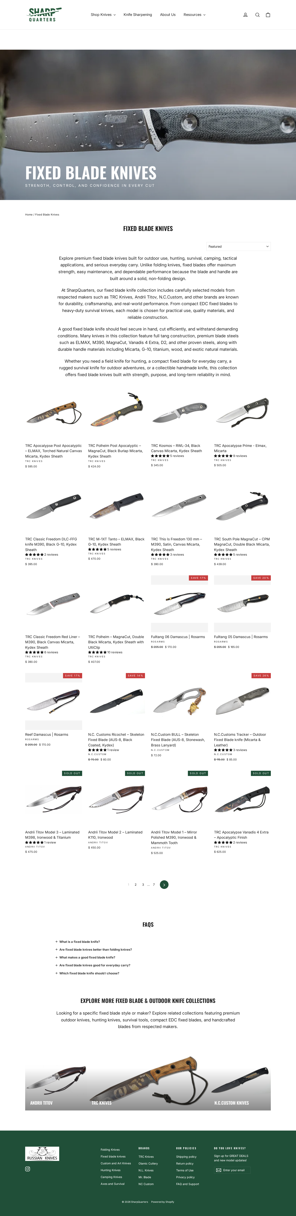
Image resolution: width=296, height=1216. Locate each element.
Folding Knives (110, 1149)
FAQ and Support (187, 1184)
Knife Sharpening (138, 14)
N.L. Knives (146, 1170)
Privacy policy (185, 1177)
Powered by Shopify (162, 1201)
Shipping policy (186, 1156)
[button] (160, 456)
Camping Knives (111, 1177)
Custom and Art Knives (116, 1163)
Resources (193, 14)
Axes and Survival (112, 1183)
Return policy (185, 1163)
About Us (168, 14)
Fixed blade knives (113, 1156)
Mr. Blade (145, 1177)
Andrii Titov (146, 297)
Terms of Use (185, 1170)
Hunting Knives (110, 1170)
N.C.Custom (170, 297)
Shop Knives (102, 14)
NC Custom (146, 1184)
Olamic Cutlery (148, 1163)
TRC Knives (121, 297)
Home (29, 214)
